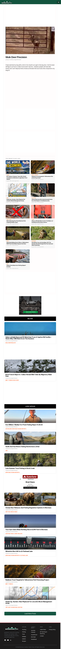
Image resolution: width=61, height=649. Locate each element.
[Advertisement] (30, 16)
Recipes (24, 641)
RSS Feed (33, 637)
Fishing (24, 632)
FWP (7, 450)
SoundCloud (34, 634)
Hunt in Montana (12, 607)
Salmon (24, 639)
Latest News (43, 629)
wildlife (13, 342)
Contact (42, 636)
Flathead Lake (24, 555)
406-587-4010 (30, 485)
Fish (9, 511)
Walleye (24, 636)
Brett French (9, 380)
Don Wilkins (9, 428)
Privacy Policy (52, 629)
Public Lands (14, 533)
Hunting (8, 533)
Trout (23, 634)
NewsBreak (34, 639)
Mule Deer (8, 342)
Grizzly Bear (13, 511)
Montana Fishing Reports (19, 428)
